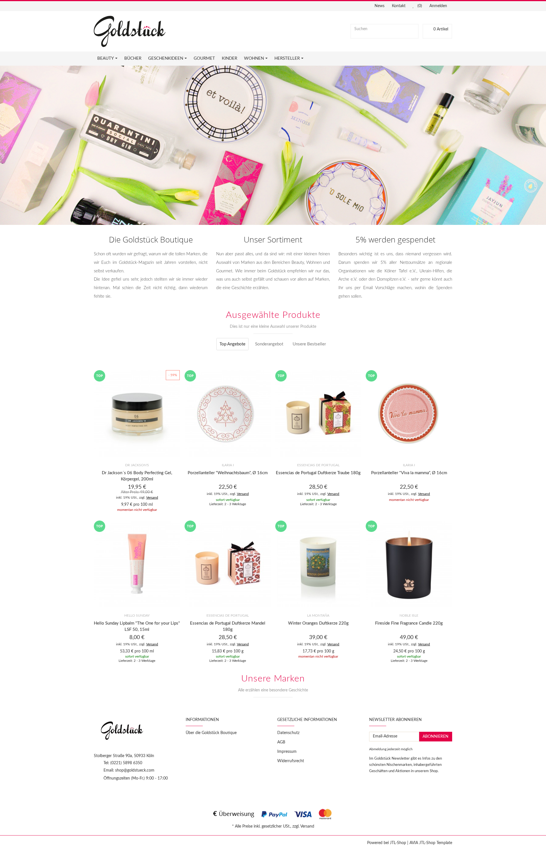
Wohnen (254, 58)
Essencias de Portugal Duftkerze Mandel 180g (227, 626)
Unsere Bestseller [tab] (309, 344)
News (379, 6)
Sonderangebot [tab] (269, 344)
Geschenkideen (165, 58)
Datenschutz (288, 733)
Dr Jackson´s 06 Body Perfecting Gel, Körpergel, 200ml (137, 476)
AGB (281, 742)
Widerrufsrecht (290, 761)
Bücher (132, 58)
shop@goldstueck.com (134, 770)
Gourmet (204, 58)
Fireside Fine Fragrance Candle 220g (409, 623)
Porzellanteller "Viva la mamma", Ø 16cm (409, 473)
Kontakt (399, 6)
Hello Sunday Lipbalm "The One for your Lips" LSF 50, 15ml (137, 626)
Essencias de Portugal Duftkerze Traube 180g (318, 473)
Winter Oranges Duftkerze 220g (318, 623)
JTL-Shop (398, 843)
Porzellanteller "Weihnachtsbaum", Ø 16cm (228, 473)
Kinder (229, 58)
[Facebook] (97, 793)
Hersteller (287, 58)
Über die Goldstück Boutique (211, 733)
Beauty (105, 58)
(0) (419, 6)
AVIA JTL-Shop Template (431, 843)
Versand (152, 497)
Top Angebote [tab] (232, 344)
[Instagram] (107, 793)
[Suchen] (413, 29)
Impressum (287, 752)
